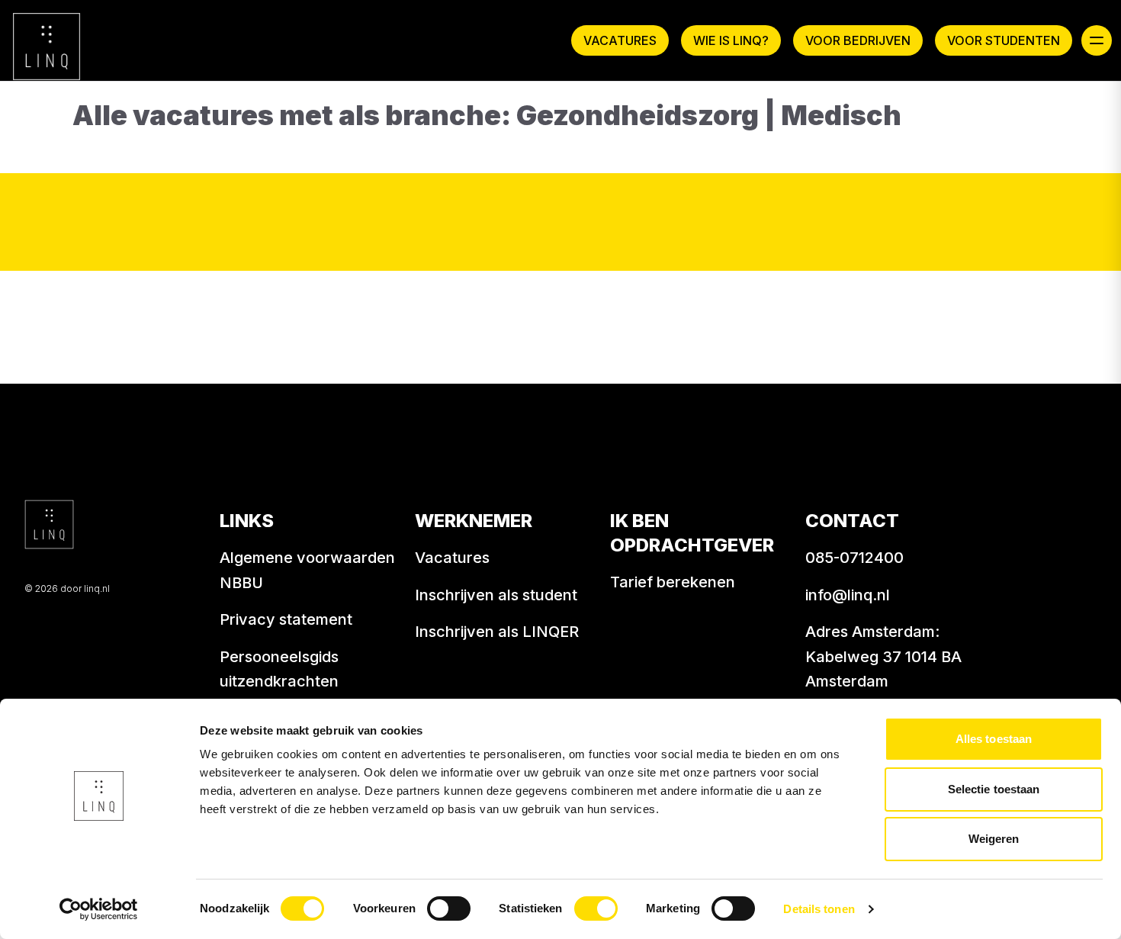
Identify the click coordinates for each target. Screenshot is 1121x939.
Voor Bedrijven (858, 40)
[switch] (449, 908)
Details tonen (818, 908)
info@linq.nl (847, 595)
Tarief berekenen (672, 582)
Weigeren (994, 838)
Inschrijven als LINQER (497, 631)
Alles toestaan (994, 738)
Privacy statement (286, 619)
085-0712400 (854, 557)
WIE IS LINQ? (731, 40)
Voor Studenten (1003, 40)
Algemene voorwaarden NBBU (307, 570)
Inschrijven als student (496, 595)
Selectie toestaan (994, 789)
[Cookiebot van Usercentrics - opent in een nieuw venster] (98, 909)
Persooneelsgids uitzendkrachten (279, 669)
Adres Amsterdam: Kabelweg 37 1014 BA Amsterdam (883, 656)
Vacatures (620, 40)
